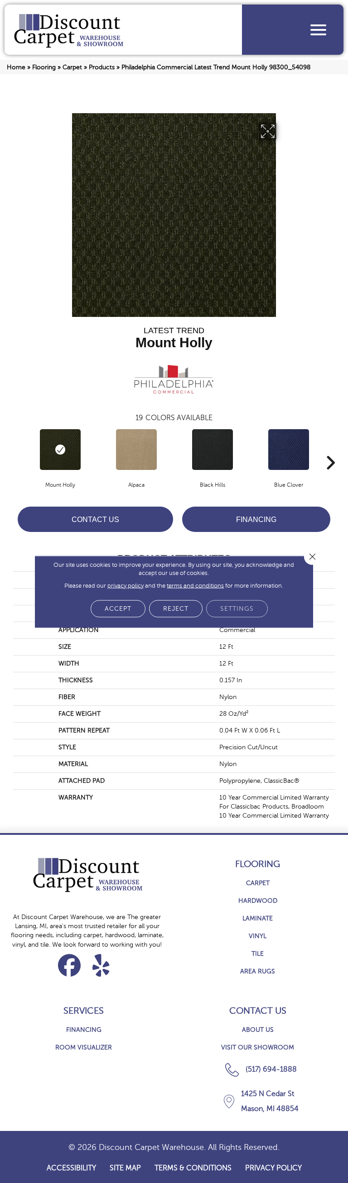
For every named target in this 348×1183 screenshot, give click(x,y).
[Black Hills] (212, 449)
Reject (175, 608)
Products (102, 67)
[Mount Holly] (60, 449)
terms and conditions (195, 585)
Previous (17, 449)
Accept (118, 608)
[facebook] (69, 965)
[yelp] (101, 965)
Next (330, 449)
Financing (256, 519)
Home (16, 67)
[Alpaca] (136, 449)
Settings (237, 608)
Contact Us (95, 519)
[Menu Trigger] (318, 29)
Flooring (44, 67)
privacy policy (125, 585)
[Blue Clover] (289, 449)
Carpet (72, 67)
